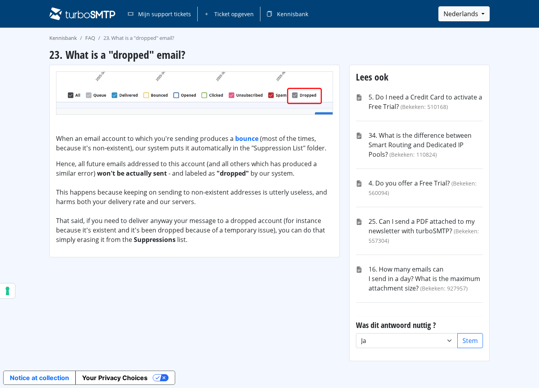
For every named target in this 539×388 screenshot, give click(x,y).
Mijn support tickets (164, 14)
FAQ (90, 37)
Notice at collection (39, 378)
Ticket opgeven (233, 14)
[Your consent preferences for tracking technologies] (7, 290)
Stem (470, 340)
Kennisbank (291, 14)
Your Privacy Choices (115, 378)
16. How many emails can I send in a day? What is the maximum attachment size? (424, 278)
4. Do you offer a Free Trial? (409, 183)
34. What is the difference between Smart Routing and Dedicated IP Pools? (420, 145)
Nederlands (462, 13)
